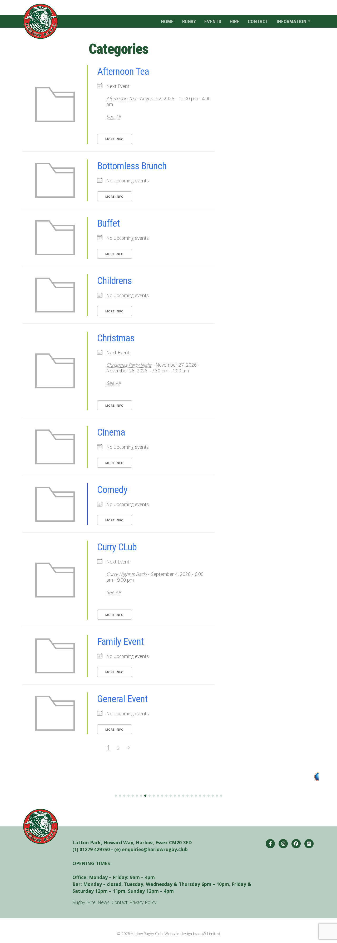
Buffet (108, 223)
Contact (258, 21)
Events (212, 21)
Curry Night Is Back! (126, 574)
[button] (116, 796)
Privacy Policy (143, 902)
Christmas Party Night (128, 365)
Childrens (114, 280)
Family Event (120, 641)
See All (113, 116)
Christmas (115, 338)
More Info (114, 139)
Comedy (112, 489)
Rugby (189, 21)
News (104, 902)
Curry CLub (117, 547)
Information (291, 21)
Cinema (111, 432)
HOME (167, 21)
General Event (122, 699)
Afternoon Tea (123, 71)
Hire (234, 21)
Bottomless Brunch (132, 166)
